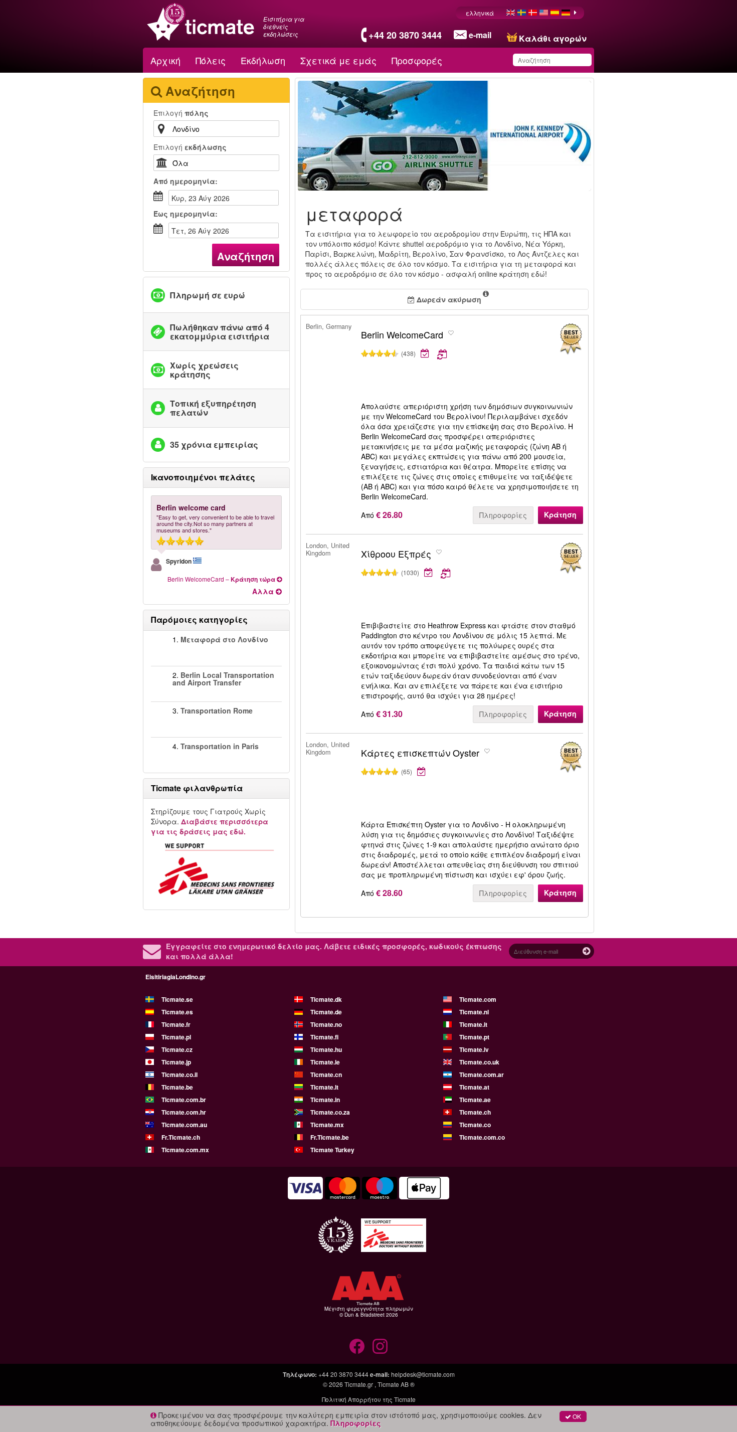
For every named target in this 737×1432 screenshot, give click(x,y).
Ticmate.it (473, 1024)
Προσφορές (417, 60)
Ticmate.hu (326, 1049)
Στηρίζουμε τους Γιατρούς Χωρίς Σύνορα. (209, 821)
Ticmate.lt (324, 1087)
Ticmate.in (325, 1099)
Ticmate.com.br (183, 1099)
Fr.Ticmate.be (329, 1137)
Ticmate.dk (326, 999)
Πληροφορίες (503, 515)
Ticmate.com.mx (185, 1149)
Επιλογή (181, 113)
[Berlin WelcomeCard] (570, 339)
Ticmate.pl (176, 1036)
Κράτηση (560, 514)
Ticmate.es (177, 1011)
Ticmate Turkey (332, 1149)
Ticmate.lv (474, 1049)
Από (185, 181)
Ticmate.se (177, 999)
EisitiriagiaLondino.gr (175, 976)
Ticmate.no (326, 1024)
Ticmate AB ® (396, 1384)
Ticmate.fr (176, 1024)
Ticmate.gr (358, 1384)
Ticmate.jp (176, 1061)
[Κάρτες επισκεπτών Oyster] (570, 757)
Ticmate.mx (327, 1124)
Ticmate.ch (475, 1112)
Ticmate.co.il (179, 1074)
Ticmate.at (474, 1087)
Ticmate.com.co (482, 1137)
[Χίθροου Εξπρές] (570, 558)
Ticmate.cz (177, 1049)
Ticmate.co (475, 1124)
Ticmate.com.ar (481, 1074)
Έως (185, 214)
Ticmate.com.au (184, 1124)
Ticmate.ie (325, 1061)
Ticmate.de (326, 1011)
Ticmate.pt (474, 1036)
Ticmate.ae (475, 1099)
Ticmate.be (177, 1087)
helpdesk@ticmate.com (423, 1374)
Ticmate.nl (474, 1011)
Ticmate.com (477, 999)
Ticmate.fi (324, 1036)
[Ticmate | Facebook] (356, 1346)
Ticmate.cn (326, 1074)
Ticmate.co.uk (479, 1061)
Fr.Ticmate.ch (180, 1137)
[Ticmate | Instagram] (380, 1346)
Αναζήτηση (245, 256)
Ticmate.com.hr (183, 1112)
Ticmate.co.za (330, 1112)
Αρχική (165, 60)
